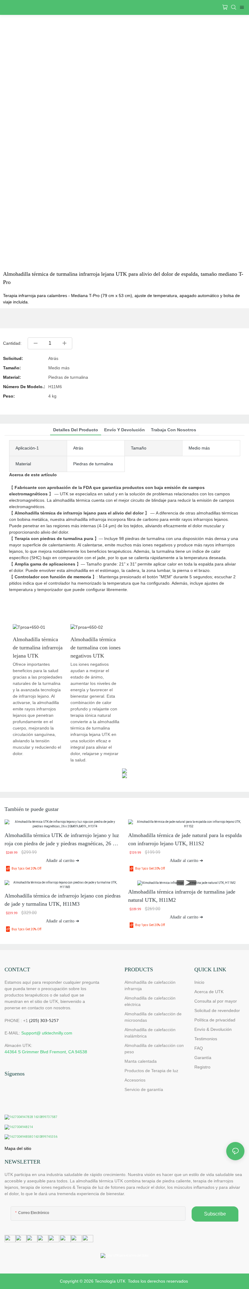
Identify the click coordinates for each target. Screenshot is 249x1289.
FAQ (198, 1048)
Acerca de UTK (208, 991)
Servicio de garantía (144, 1089)
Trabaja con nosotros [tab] (173, 429)
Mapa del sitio (18, 1148)
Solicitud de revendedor (217, 1010)
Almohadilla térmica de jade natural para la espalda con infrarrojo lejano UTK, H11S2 (185, 839)
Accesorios (134, 1080)
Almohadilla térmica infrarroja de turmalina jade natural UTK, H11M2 (181, 896)
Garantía (202, 1057)
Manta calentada (140, 1061)
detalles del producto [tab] (75, 429)
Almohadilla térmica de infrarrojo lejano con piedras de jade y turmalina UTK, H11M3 (63, 900)
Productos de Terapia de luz (151, 1070)
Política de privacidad (214, 1019)
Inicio (199, 982)
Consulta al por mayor (215, 1001)
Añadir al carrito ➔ (62, 860)
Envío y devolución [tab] (124, 429)
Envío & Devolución (213, 1029)
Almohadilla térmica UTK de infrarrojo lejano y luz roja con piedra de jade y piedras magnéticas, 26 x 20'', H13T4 (62, 840)
